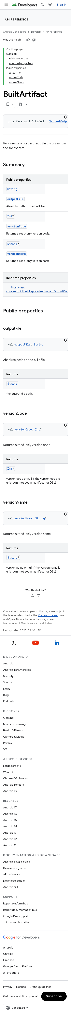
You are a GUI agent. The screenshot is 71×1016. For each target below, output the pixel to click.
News (6, 688)
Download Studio (14, 880)
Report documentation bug (20, 910)
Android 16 (10, 814)
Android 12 (10, 839)
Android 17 (10, 807)
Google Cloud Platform (18, 966)
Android (8, 663)
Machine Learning (14, 724)
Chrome (8, 954)
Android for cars (13, 784)
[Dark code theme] (65, 117)
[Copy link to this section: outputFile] (25, 328)
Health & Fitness (13, 730)
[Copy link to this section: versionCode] (31, 413)
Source (7, 682)
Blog (6, 695)
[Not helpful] (34, 40)
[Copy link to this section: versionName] (31, 502)
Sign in (61, 4)
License (21, 986)
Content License (48, 615)
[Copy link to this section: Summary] (29, 165)
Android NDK (11, 887)
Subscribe (54, 996)
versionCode (16, 226)
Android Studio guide (16, 862)
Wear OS (8, 772)
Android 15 (10, 820)
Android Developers (14, 31)
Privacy (7, 743)
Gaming (8, 718)
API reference (17, 19)
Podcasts (8, 701)
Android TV (10, 791)
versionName (16, 254)
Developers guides (14, 868)
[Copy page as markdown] (20, 104)
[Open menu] (6, 4)
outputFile (15, 199)
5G (5, 749)
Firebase (8, 960)
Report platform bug (15, 903)
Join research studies (16, 922)
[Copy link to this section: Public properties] (47, 311)
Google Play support (15, 916)
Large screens (12, 766)
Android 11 (9, 845)
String (12, 189)
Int (9, 216)
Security (8, 676)
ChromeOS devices (15, 778)
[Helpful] (28, 40)
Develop (36, 31)
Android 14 (10, 826)
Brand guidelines (40, 986)
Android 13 (10, 832)
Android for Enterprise (17, 669)
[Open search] (42, 4)
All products (11, 972)
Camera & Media (13, 736)
